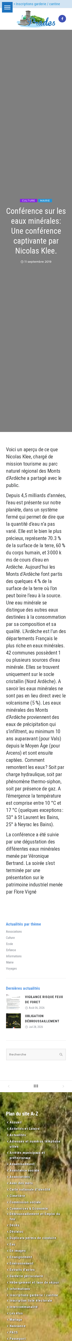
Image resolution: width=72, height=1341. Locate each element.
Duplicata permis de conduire (33, 1238)
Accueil (16, 1122)
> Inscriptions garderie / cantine (37, 4)
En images (18, 1251)
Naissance (18, 1326)
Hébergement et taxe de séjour (34, 1282)
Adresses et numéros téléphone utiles (35, 1143)
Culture (28, 200)
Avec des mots (21, 1183)
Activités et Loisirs (25, 1129)
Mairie (45, 200)
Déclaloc (16, 1232)
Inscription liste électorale (31, 1300)
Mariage (16, 1320)
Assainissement (22, 1164)
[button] (7, 7)
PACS (14, 1332)
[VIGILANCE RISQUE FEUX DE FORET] (13, 1001)
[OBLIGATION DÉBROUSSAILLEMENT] (13, 1020)
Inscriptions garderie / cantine (34, 1295)
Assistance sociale (24, 1170)
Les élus (16, 1313)
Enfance (11, 950)
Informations (14, 956)
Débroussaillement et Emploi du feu (35, 1216)
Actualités (18, 1135)
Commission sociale (25, 1202)
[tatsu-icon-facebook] (62, 19)
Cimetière (17, 1196)
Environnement (21, 1263)
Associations (14, 931)
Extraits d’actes (22, 1270)
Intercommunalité (24, 1307)
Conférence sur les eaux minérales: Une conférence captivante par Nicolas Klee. (36, 231)
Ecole (9, 944)
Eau (12, 1244)
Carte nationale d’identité (30, 1189)
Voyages (11, 968)
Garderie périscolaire (26, 1276)
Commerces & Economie (29, 1208)
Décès (14, 1225)
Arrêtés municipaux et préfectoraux (27, 1155)
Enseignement (21, 1257)
